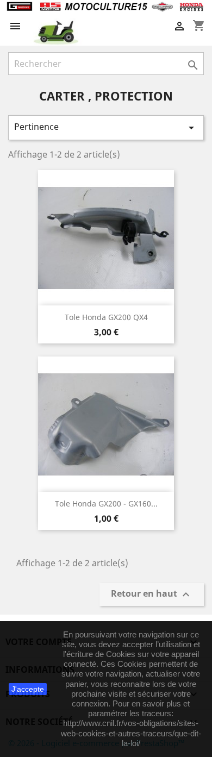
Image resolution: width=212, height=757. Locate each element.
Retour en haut (151, 594)
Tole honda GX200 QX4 (106, 317)
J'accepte (27, 689)
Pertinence (106, 127)
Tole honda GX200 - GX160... (106, 503)
